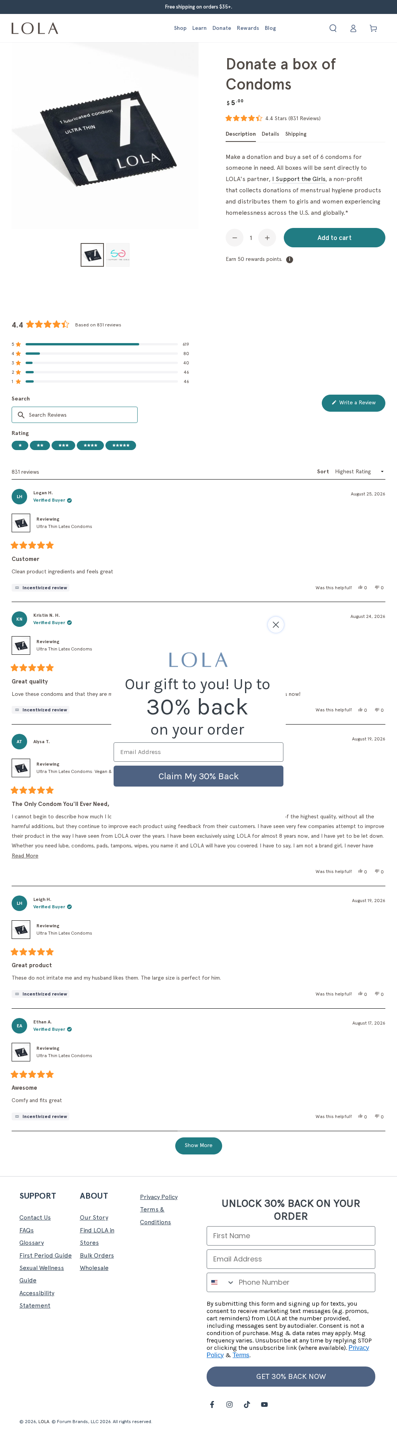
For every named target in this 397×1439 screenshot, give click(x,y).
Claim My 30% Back (199, 776)
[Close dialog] (276, 625)
